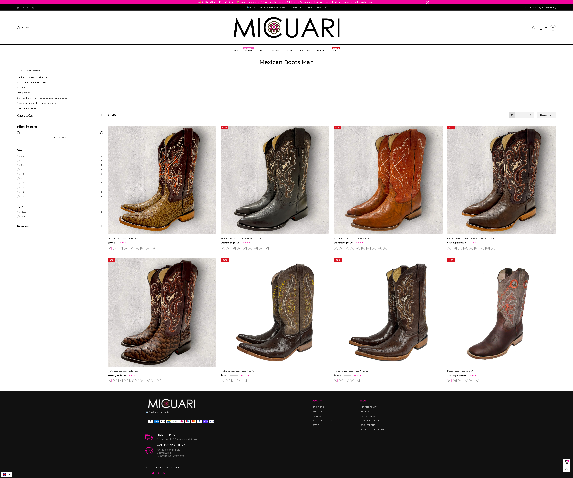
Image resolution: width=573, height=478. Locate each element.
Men (262, 50)
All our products (322, 420)
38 (115, 248)
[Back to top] (566, 468)
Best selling (545, 115)
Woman (249, 50)
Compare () (536, 7)
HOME (236, 50)
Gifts (336, 50)
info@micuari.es (157, 412)
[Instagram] (33, 7)
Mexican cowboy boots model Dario (123, 238)
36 (336, 248)
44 (148, 248)
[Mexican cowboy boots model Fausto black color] (275, 180)
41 (132, 248)
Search (316, 425)
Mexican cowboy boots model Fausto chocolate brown (470, 238)
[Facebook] (23, 7)
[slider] (18, 132)
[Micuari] (286, 27)
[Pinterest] (28, 7)
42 (137, 248)
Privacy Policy (368, 416)
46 (357, 381)
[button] (6, 474)
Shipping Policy (368, 407)
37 (110, 248)
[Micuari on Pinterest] (158, 473)
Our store (318, 407)
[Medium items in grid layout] (512, 115)
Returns (364, 411)
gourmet (321, 50)
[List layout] (531, 115)
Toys (275, 50)
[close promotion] (427, 2)
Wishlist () (551, 7)
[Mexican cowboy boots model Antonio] (275, 312)
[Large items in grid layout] (518, 115)
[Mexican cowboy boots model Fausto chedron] (388, 180)
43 (142, 248)
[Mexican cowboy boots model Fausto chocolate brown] (501, 180)
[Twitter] (18, 7)
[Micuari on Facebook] (147, 473)
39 (121, 248)
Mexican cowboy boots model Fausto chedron (353, 238)
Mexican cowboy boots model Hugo (123, 371)
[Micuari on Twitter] (153, 473)
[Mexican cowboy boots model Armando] (388, 312)
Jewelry (304, 50)
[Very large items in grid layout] (525, 115)
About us (317, 411)
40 (126, 248)
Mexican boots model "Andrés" (460, 371)
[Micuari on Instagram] (164, 473)
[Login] (535, 28)
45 (154, 248)
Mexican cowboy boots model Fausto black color (241, 238)
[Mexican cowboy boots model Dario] (162, 180)
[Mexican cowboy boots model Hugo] (162, 312)
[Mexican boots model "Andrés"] (501, 312)
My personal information (374, 429)
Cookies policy (368, 425)
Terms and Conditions (371, 420)
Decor (288, 50)
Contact (317, 416)
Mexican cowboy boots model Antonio (237, 371)
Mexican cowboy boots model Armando (351, 371)
